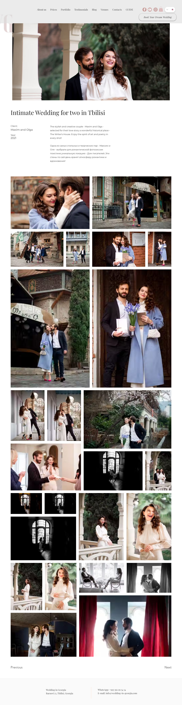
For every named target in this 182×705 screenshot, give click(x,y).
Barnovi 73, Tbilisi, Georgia (59, 693)
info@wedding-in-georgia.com (121, 693)
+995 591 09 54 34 (117, 689)
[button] (161, 9)
